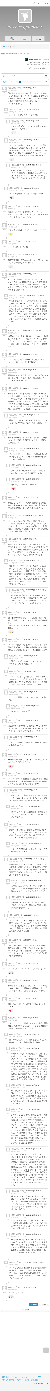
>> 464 (24, 845)
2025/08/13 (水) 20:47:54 (33, 1234)
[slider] (20, 82)
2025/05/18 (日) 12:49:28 (31, 188)
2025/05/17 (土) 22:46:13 (30, 88)
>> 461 (21, 792)
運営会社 (34, 1379)
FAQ (39, 1377)
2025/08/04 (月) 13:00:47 (31, 824)
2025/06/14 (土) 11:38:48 (30, 354)
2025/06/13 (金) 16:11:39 (32, 295)
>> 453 (23, 708)
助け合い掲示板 (8, 1379)
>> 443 (22, 563)
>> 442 (23, 467)
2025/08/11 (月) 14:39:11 (33, 1085)
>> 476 (24, 1050)
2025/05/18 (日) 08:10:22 (33, 165)
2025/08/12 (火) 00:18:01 (33, 1149)
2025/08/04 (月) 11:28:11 (31, 790)
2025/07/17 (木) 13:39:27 (30, 432)
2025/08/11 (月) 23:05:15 (33, 1109)
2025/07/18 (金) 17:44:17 (33, 479)
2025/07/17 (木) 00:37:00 (30, 370)
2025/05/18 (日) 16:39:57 (30, 206)
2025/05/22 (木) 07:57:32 (30, 225)
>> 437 (21, 417)
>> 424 (24, 167)
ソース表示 (36, 68)
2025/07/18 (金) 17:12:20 (33, 465)
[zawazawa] (12, 3)
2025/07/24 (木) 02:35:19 (30, 612)
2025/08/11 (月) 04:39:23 (30, 1018)
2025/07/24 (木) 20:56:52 (33, 706)
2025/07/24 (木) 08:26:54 (31, 656)
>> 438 (21, 451)
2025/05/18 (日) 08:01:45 (31, 140)
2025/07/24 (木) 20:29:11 (31, 692)
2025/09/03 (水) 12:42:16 (30, 1287)
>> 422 (24, 123)
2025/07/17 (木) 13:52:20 (31, 415)
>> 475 (21, 1036)
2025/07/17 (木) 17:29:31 (30, 497)
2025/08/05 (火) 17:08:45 (31, 915)
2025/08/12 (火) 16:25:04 (33, 1191)
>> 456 (21, 739)
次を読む (26, 1309)
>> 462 (23, 808)
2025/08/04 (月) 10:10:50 (30, 773)
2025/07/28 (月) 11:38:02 (30, 720)
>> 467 (23, 882)
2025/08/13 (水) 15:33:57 (33, 1215)
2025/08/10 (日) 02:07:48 (30, 998)
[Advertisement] (25, 1344)
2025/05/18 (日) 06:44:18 (33, 121)
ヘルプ (33, 1377)
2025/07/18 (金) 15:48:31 (31, 515)
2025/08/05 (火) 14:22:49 (32, 859)
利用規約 (5, 1377)
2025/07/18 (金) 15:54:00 (31, 448)
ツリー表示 (33, 1304)
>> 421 (21, 111)
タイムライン (43, 1304)
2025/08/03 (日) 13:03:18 (30, 754)
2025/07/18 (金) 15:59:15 (30, 539)
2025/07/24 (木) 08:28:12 (31, 671)
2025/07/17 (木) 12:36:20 (30, 388)
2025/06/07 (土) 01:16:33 (30, 254)
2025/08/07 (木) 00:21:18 (30, 940)
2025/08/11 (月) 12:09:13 (33, 1048)
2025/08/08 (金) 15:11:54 (30, 963)
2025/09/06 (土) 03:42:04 (33, 897)
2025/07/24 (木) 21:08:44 (34, 590)
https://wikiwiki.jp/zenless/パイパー (15, 53)
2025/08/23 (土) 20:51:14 (32, 1262)
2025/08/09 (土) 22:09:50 (30, 980)
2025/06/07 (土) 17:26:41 (30, 274)
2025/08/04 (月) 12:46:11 (33, 806)
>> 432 (21, 297)
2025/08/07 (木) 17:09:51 (33, 880)
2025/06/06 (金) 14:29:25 (30, 241)
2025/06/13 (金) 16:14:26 (31, 331)
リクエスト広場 (22, 1379)
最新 (5, 81)
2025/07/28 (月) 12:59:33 (31, 737)
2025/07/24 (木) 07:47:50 (30, 639)
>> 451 (23, 592)
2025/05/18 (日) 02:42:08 (31, 109)
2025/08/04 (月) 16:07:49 (33, 843)
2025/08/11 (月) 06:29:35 (31, 1034)
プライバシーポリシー (20, 1377)
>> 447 (21, 658)
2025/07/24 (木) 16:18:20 (31, 560)
